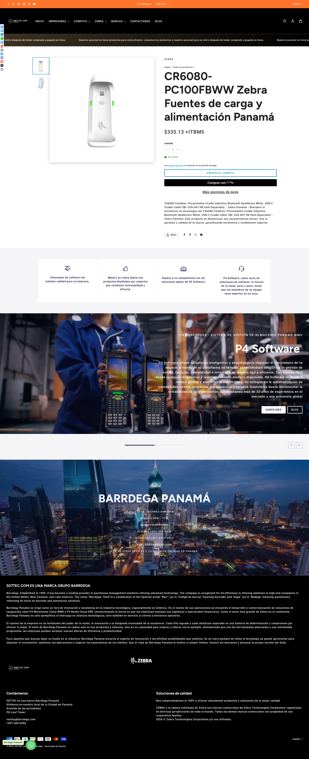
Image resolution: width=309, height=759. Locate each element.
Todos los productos (183, 67)
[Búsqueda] (285, 21)
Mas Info (17, 412)
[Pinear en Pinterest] (190, 235)
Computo (81, 21)
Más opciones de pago (221, 192)
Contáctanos (140, 21)
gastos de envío (176, 165)
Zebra (99, 21)
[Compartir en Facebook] (184, 235)
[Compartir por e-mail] (201, 235)
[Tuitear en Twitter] (196, 235)
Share (173, 235)
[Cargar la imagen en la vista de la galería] (41, 65)
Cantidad (168, 143)
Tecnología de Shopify (55, 746)
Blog (158, 21)
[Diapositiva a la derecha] (299, 445)
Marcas (117, 21)
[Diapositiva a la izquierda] (291, 445)
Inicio (39, 21)
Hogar (167, 67)
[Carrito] (301, 21)
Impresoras (58, 21)
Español (296, 4)
